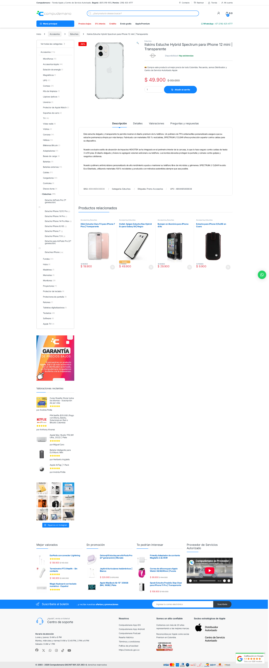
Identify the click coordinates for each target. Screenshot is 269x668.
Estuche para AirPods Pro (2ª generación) (58, 242)
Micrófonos (49, 59)
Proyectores (50, 286)
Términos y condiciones (129, 641)
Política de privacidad (128, 646)
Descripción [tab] (119, 123)
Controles (48, 183)
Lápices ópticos (51, 96)
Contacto (186, 3)
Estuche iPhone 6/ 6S (56, 226)
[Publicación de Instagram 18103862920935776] (55, 501)
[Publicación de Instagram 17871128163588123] (55, 488)
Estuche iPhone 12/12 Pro (57, 211)
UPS (46, 80)
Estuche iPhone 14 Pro (56, 216)
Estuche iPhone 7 (54, 231)
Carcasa (48, 134)
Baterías (48, 161)
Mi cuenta (228, 3)
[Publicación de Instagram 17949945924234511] (68, 501)
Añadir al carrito (182, 89)
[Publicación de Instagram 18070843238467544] (42, 501)
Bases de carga (51, 156)
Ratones (48, 302)
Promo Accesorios (155, 189)
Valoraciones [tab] (156, 123)
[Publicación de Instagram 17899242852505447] (68, 514)
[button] (137, 43)
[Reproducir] (190, 580)
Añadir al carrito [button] (112, 267)
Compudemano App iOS (130, 625)
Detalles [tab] (138, 123)
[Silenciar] (224, 580)
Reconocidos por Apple (166, 634)
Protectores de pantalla (55, 297)
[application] (210, 571)
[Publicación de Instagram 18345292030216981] (55, 514)
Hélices (48, 140)
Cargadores (50, 178)
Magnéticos (49, 75)
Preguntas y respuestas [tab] (184, 123)
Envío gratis (125, 23)
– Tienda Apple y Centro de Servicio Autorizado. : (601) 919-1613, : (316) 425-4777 (84, 3)
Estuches (74, 34)
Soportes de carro (52, 113)
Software (48, 318)
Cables (48, 172)
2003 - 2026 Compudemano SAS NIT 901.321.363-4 (62, 665)
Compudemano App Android (132, 629)
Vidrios (47, 129)
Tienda (214, 3)
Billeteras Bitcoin (51, 145)
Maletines (48, 269)
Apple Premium (142, 23)
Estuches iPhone (54, 252)
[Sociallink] (36, 650)
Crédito (112, 23)
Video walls (49, 124)
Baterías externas (52, 167)
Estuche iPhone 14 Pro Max (58, 221)
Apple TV (48, 324)
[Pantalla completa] (229, 580)
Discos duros (50, 188)
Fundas (48, 259)
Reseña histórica (126, 637)
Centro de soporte (60, 622)
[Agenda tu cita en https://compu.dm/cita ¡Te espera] (68, 488)
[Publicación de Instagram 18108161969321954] (42, 514)
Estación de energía (53, 69)
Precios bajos (84, 23)
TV (46, 118)
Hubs (46, 264)
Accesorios (55, 34)
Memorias (48, 275)
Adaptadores (50, 151)
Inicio (38, 34)
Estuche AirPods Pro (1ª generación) (55, 201)
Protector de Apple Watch (56, 107)
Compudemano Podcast (130, 633)
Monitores (49, 280)
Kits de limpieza (51, 91)
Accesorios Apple (53, 64)
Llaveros (48, 102)
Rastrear (200, 3)
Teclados (49, 313)
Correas (48, 86)
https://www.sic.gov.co (129, 650)
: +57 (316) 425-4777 (218, 23)
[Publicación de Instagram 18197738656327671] (42, 488)
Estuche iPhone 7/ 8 (55, 236)
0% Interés (100, 23)
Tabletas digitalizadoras (55, 307)
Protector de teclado (53, 291)
